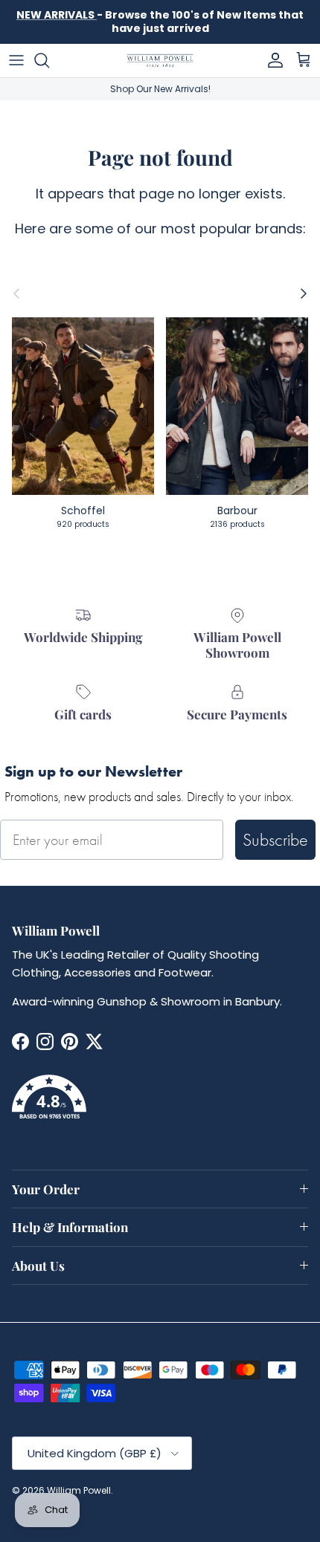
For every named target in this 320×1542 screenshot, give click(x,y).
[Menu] (16, 60)
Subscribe (275, 839)
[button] (160, 1106)
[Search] (49, 60)
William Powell (79, 1490)
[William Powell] (160, 60)
